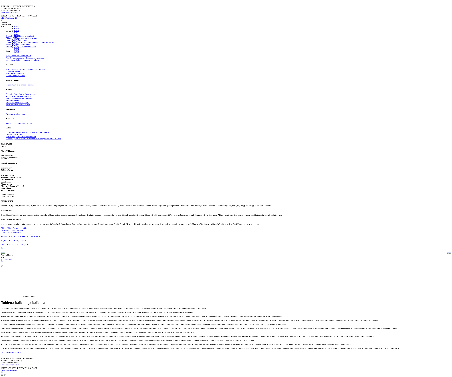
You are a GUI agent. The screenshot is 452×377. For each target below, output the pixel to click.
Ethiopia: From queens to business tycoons (21, 38)
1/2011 (16, 52)
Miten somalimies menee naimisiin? (19, 98)
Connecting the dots (13, 71)
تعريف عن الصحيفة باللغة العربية (13, 240)
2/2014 (16, 37)
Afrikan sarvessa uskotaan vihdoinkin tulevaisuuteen (25, 69)
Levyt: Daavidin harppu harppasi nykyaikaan (22, 60)
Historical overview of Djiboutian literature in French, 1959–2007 (30, 42)
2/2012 (16, 46)
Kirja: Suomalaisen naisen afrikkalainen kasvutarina (25, 58)
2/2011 (16, 50)
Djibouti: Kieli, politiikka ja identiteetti (20, 36)
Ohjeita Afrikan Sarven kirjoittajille (14, 228)
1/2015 (16, 35)
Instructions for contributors (11, 232)
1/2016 (16, 31)
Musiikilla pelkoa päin (14, 135)
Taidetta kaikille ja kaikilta (15, 76)
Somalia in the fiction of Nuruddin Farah (21, 47)
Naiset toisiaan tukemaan (15, 74)
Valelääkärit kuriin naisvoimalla (17, 103)
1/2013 (16, 43)
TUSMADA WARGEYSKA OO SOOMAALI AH (20, 236)
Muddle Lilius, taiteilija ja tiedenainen (20, 123)
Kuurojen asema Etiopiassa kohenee (19, 96)
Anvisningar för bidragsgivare (12, 230)
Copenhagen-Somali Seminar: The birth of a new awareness (28, 132)
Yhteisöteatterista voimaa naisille (18, 105)
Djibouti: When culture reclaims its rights (21, 94)
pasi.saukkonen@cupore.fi (11, 352)
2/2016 (16, 26)
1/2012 (16, 48)
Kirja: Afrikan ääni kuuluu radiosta (18, 56)
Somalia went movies (14, 100)
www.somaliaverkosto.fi (10, 13)
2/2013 (16, 41)
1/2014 (16, 39)
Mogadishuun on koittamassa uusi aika (20, 85)
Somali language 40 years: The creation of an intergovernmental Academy (33, 139)
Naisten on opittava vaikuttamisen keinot (21, 137)
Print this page (6, 259)
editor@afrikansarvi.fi (9, 18)
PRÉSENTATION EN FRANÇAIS (14, 244)
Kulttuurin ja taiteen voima (15, 114)
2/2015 (16, 33)
